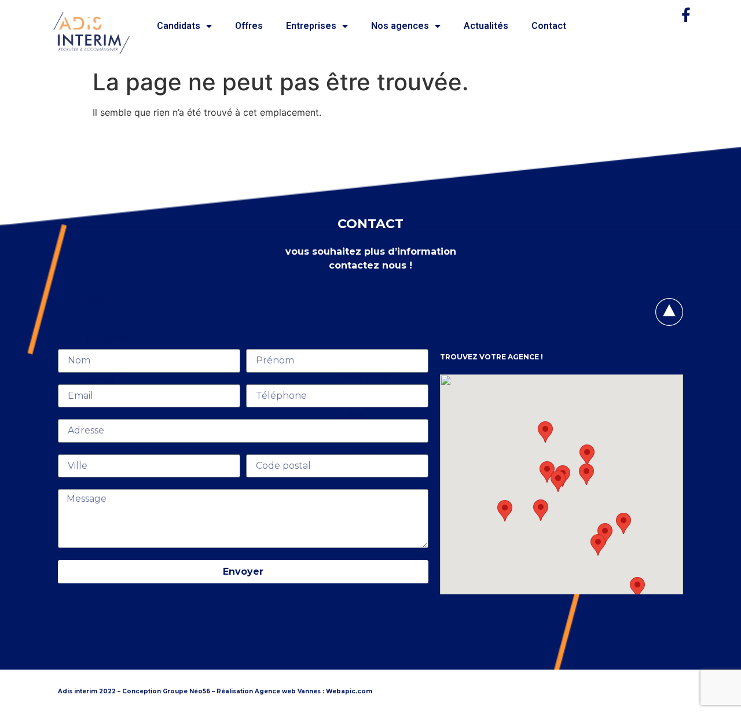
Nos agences (400, 25)
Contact (548, 25)
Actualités (486, 25)
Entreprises (311, 25)
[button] (504, 510)
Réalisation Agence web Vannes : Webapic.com (294, 691)
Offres (249, 25)
